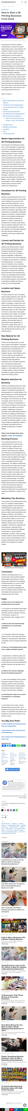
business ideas (9, 828)
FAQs (4, 131)
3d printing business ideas (13, 825)
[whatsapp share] (14, 810)
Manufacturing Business (7, 1053)
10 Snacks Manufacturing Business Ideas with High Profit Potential (11, 1088)
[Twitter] (8, 746)
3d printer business (5, 823)
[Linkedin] (13, 746)
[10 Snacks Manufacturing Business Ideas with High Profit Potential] (14, 1074)
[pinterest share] (8, 810)
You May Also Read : (9, 133)
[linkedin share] (11, 810)
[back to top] (25, 1105)
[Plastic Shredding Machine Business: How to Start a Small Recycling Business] (14, 1045)
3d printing (14, 823)
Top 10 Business (5, 991)
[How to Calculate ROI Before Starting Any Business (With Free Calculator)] (14, 898)
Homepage (3, 6)
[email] (7, 1109)
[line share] (17, 810)
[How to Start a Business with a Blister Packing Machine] (14, 925)
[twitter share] (2, 810)
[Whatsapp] (18, 746)
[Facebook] (3, 746)
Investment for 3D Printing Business (13, 105)
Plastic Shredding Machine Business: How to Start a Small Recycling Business (12, 1058)
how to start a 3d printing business (9, 831)
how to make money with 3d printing (14, 830)
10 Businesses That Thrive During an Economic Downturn (12, 997)
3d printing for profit (13, 826)
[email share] (5, 810)
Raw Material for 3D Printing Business (14, 114)
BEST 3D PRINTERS (15, 435)
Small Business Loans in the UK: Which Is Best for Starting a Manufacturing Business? (12, 862)
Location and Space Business (11, 111)
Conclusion (6, 129)
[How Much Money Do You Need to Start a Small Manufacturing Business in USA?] (14, 874)
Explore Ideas (11, 6)
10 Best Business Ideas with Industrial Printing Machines (13, 755)
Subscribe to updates (14, 769)
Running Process (8, 125)
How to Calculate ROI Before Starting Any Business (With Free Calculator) (12, 910)
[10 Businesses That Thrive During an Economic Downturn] (14, 983)
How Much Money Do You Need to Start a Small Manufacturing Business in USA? (13, 886)
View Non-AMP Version (18, 1103)
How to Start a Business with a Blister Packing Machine (13, 938)
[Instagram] (23, 746)
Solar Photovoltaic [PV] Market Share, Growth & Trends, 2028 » (14, 796)
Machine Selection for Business (12, 116)
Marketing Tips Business (10, 127)
